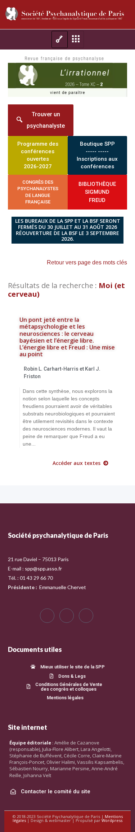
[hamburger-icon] (59, 39)
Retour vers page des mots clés (87, 262)
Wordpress (112, 820)
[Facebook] (47, 615)
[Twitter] (66, 615)
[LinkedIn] (86, 615)
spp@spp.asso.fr (43, 568)
